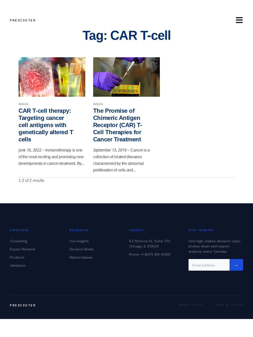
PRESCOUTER (23, 20)
